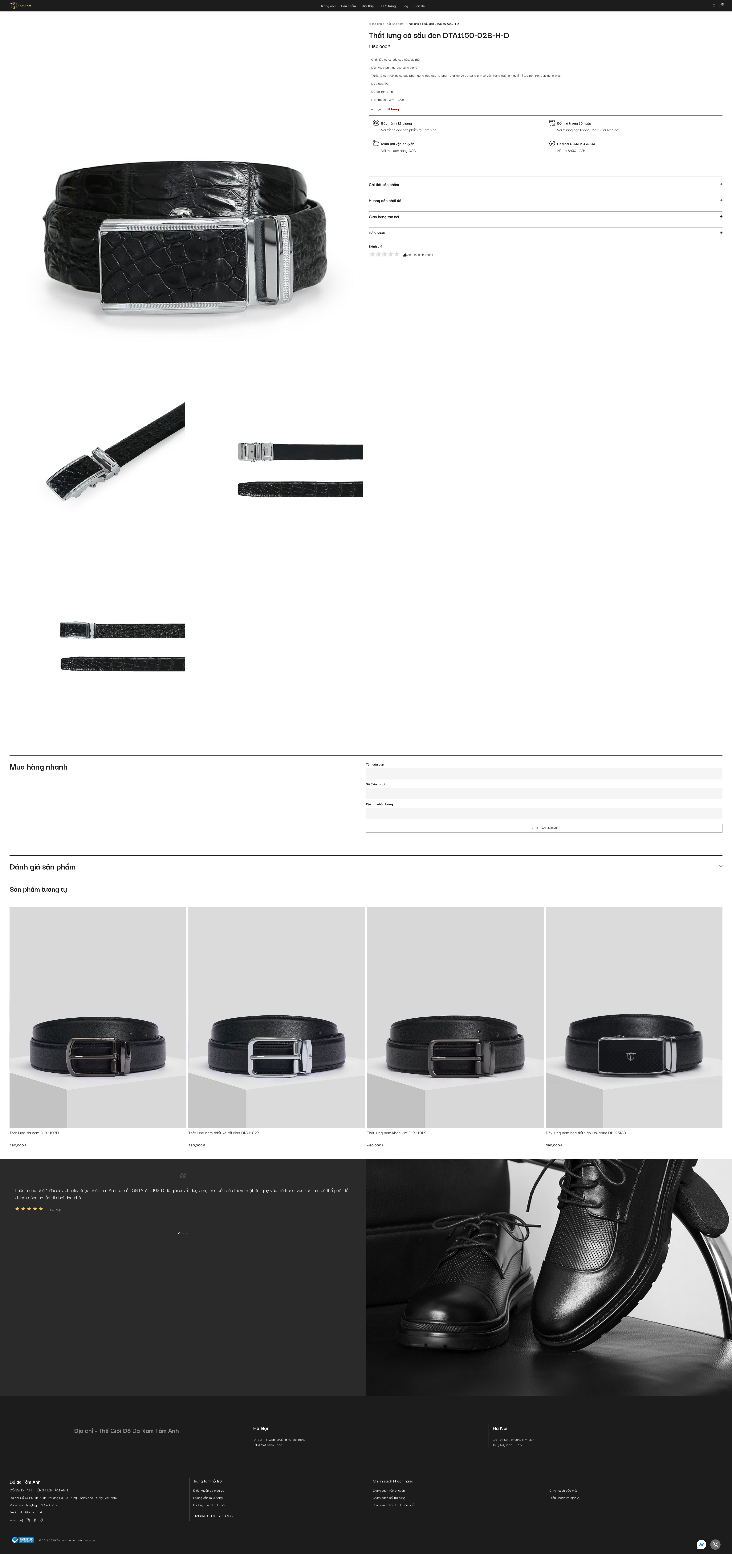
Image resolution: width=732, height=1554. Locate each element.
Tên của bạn (375, 764)
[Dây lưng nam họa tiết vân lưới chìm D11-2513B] (634, 1017)
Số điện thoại (375, 784)
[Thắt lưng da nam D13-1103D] (98, 1017)
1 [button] (179, 1233)
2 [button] (183, 1233)
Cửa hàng (388, 5)
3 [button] (187, 1233)
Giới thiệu (369, 5)
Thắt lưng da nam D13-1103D (34, 1133)
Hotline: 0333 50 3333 (213, 1516)
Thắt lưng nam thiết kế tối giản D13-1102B (223, 1133)
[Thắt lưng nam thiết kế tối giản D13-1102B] (276, 1017)
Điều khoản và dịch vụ (208, 1490)
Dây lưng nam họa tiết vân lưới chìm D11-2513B (586, 1133)
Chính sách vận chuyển (389, 1490)
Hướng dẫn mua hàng (208, 1497)
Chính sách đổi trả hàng (389, 1497)
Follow (13, 1520)
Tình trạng (376, 108)
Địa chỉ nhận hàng (379, 803)
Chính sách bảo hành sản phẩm (395, 1504)
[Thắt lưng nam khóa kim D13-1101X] (455, 1017)
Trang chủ (328, 5)
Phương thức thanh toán (209, 1504)
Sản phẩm (348, 5)
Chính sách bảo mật (563, 1490)
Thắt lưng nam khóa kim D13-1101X (396, 1133)
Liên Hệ (419, 5)
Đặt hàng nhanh (546, 828)
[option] (183, 1199)
